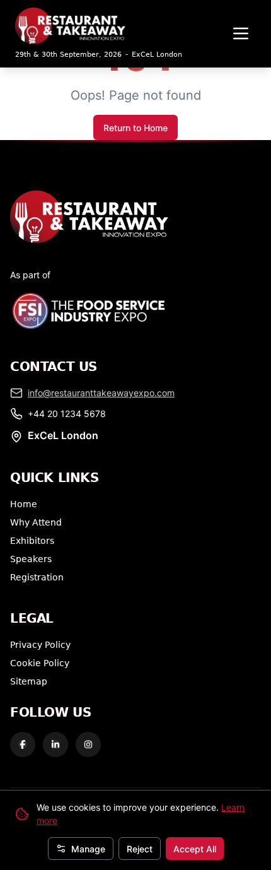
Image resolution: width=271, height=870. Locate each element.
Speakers (31, 558)
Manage (88, 849)
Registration (37, 577)
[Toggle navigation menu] (241, 33)
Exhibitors (32, 540)
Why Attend (36, 522)
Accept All (194, 849)
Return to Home (135, 127)
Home (23, 503)
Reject (140, 849)
